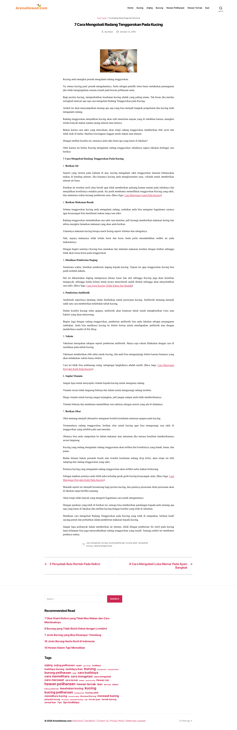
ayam (79, 665)
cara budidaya (88, 672)
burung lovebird (113, 669)
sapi (85, 699)
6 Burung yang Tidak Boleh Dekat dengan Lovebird (75, 628)
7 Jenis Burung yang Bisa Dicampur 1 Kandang (72, 635)
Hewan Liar (102, 680)
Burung (159, 8)
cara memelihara (56, 676)
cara (74, 673)
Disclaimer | (91, 721)
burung (90, 669)
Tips (59, 702)
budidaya (96, 665)
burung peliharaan (57, 672)
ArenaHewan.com (62, 721)
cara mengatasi (82, 676)
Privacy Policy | (118, 721)
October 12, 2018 (128, 31)
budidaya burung (54, 669)
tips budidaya (71, 702)
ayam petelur (87, 666)
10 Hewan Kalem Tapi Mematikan (64, 647)
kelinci (115, 684)
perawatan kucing (76, 699)
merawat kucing (108, 696)
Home (130, 8)
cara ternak (71, 680)
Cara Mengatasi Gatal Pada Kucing (142, 195)
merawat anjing (73, 696)
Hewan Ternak (195, 8)
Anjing (149, 8)
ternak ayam (94, 699)
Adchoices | (78, 721)
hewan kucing (90, 680)
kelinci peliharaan (51, 689)
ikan (99, 684)
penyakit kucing (52, 699)
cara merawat (54, 680)
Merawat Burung (88, 696)
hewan (81, 680)
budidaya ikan (74, 669)
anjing (48, 665)
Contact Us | (103, 721)
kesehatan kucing (71, 688)
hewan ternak (86, 684)
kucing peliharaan (117, 543)
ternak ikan (50, 702)
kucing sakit (131, 543)
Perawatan (65, 699)
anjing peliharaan (64, 665)
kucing (104, 543)
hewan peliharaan (59, 684)
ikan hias (107, 684)
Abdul (110, 31)
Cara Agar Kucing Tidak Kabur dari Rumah (109, 285)
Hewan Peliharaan (175, 8)
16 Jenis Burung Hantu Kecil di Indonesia (69, 641)
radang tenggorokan (102, 546)
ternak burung (109, 699)
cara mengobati (93, 543)
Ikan (207, 8)
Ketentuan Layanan (136, 721)
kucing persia (79, 693)
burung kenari (101, 669)
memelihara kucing (55, 696)
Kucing (140, 8)
